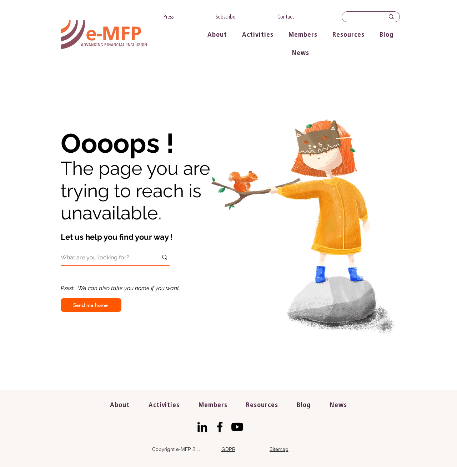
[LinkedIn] (202, 427)
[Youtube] (237, 427)
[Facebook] (220, 427)
